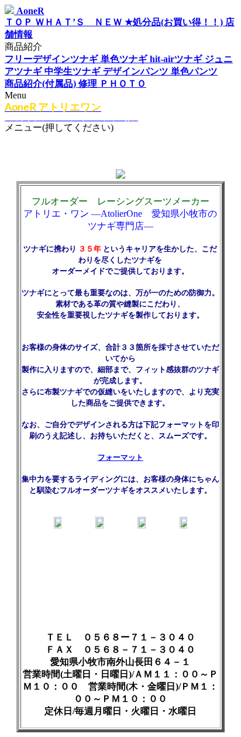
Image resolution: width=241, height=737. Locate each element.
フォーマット (120, 457)
